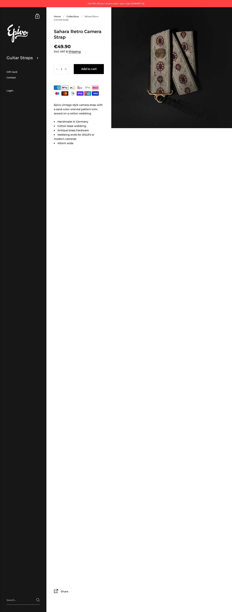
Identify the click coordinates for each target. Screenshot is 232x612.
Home (57, 16)
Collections (73, 16)
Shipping (75, 51)
